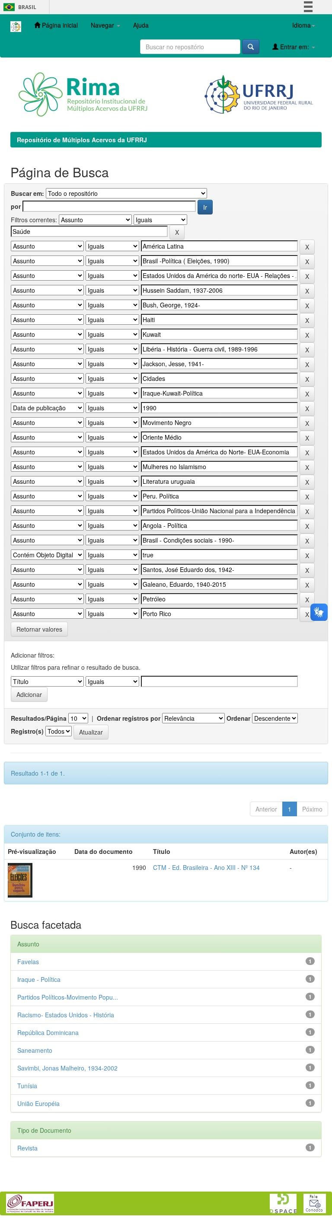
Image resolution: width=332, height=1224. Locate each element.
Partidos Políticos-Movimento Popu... (67, 997)
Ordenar (238, 718)
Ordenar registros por (128, 718)
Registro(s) (27, 731)
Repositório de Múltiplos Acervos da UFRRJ (82, 139)
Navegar (103, 25)
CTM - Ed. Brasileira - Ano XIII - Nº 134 (206, 867)
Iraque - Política (39, 979)
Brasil (18, 7)
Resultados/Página (39, 718)
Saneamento (34, 1050)
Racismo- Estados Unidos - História (65, 1014)
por (16, 206)
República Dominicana (48, 1032)
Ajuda (141, 25)
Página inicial (59, 25)
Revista (27, 1148)
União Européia (38, 1103)
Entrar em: (294, 46)
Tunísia (27, 1085)
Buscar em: (27, 193)
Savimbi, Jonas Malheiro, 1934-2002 (67, 1068)
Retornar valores (39, 629)
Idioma (301, 25)
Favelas (28, 961)
